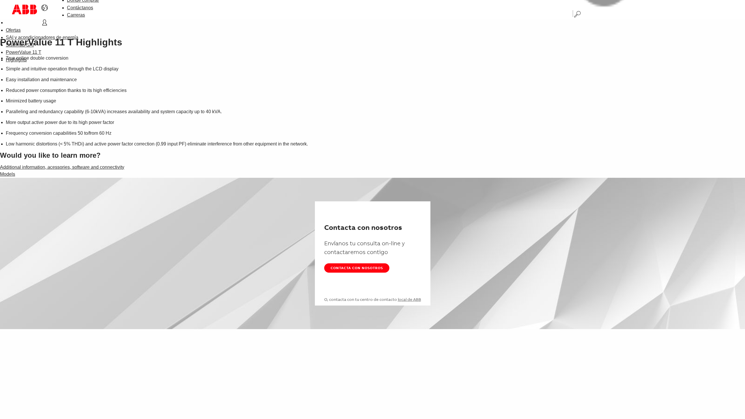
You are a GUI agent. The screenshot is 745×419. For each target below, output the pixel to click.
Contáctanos (80, 7)
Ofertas (13, 30)
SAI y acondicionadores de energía (42, 37)
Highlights (16, 59)
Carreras (76, 15)
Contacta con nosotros (357, 268)
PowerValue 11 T (23, 52)
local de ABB (409, 299)
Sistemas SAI (20, 44)
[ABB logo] (24, 9)
